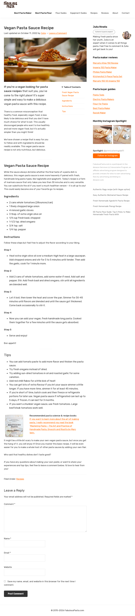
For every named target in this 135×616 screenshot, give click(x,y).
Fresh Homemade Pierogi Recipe (107, 206)
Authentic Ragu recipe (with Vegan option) (111, 189)
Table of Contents (72, 87)
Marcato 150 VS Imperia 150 (106, 81)
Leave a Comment (58, 33)
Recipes (20, 479)
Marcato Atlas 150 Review (105, 63)
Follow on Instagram (107, 155)
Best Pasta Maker (101, 108)
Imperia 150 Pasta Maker (105, 67)
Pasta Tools (98, 95)
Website (8, 567)
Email (7, 553)
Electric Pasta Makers (103, 99)
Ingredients (67, 101)
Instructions (67, 106)
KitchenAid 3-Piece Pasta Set (107, 76)
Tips (64, 111)
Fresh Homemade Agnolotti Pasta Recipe (111, 201)
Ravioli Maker (99, 113)
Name (7, 538)
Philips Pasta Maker (102, 72)
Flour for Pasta (100, 104)
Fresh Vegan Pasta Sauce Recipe (70, 94)
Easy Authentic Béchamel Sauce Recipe (110, 195)
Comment (9, 504)
